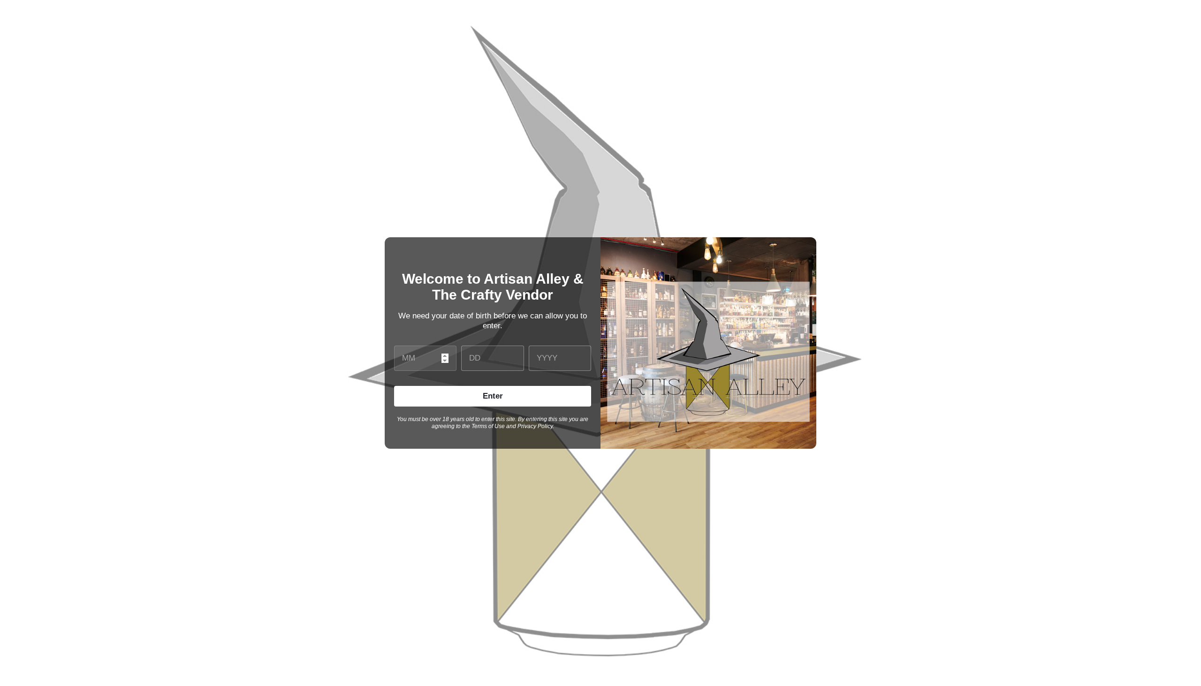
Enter (493, 396)
